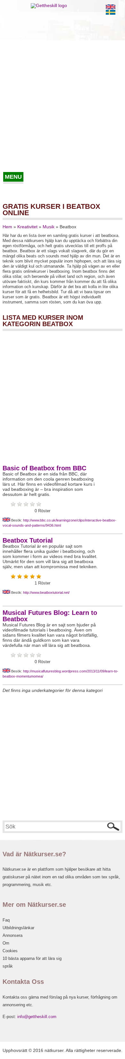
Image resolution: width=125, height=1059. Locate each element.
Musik (48, 226)
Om (6, 943)
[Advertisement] (62, 106)
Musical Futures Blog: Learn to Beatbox (50, 616)
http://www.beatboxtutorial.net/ (46, 592)
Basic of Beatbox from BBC (44, 468)
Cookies (10, 950)
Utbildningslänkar (18, 927)
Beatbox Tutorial (28, 540)
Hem (7, 226)
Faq (6, 920)
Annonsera (12, 935)
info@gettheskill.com (36, 1016)
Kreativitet (27, 226)
